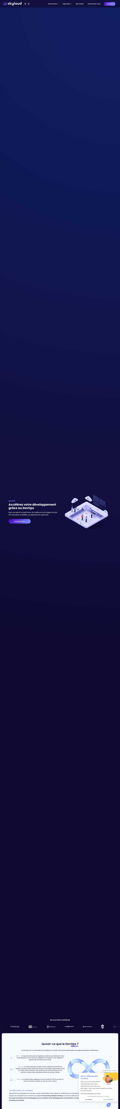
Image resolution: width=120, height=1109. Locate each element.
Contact (109, 4)
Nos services (52, 4)
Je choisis (88, 1099)
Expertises (66, 4)
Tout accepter (108, 1099)
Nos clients (79, 4)
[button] (108, 1105)
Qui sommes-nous (94, 4)
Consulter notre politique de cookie (90, 1093)
